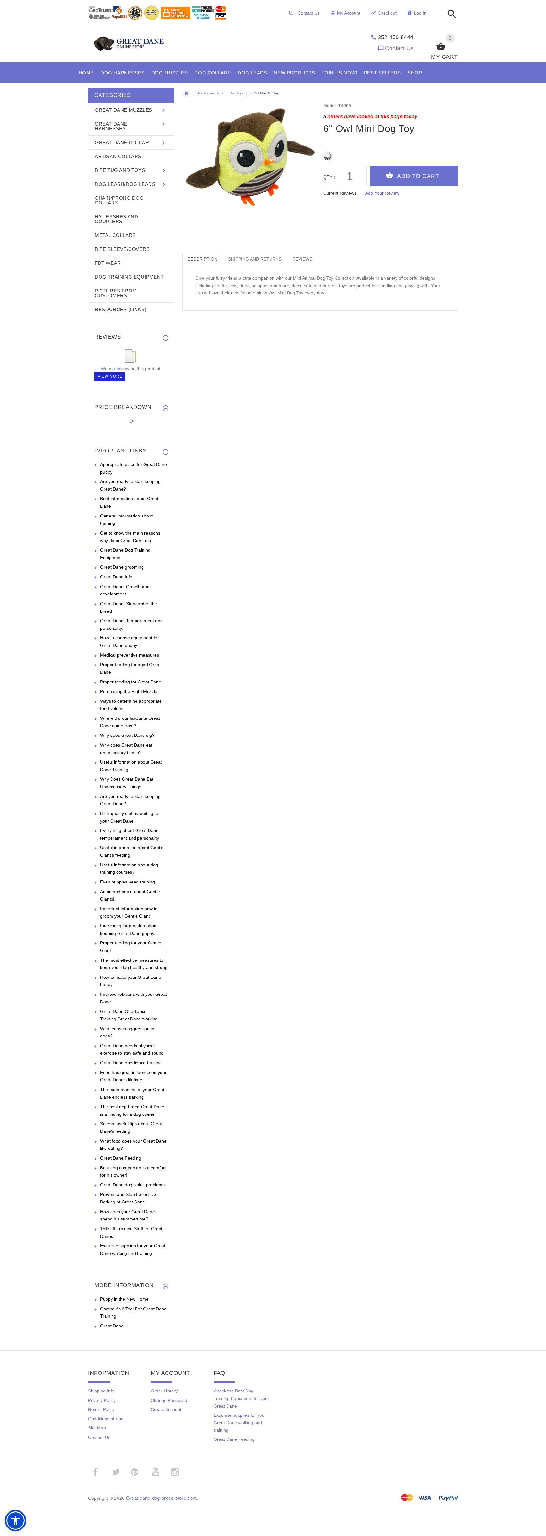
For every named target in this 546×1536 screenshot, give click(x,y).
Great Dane (112, 1325)
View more (110, 376)
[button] (450, 14)
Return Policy (101, 1409)
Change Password (169, 1400)
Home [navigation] (186, 93)
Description (202, 259)
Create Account (166, 1409)
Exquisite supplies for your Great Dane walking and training (240, 1423)
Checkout (387, 12)
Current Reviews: (340, 193)
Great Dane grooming (122, 567)
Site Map (97, 1427)
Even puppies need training (127, 881)
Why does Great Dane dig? (127, 735)
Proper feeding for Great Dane (130, 681)
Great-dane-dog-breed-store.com (161, 1498)
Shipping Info (101, 1390)
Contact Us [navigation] (309, 12)
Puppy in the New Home (124, 1299)
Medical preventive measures (129, 655)
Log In (420, 12)
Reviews (302, 259)
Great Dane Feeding (120, 1158)
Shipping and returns (255, 259)
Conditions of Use (106, 1418)
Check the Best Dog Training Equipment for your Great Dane (241, 1398)
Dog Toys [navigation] (236, 93)
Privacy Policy (102, 1400)
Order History (164, 1390)
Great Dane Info (116, 576)
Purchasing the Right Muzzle (128, 691)
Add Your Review (382, 193)
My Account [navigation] (348, 12)
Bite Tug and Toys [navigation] (210, 93)
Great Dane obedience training (131, 1062)
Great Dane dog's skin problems (132, 1184)
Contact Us (399, 48)
